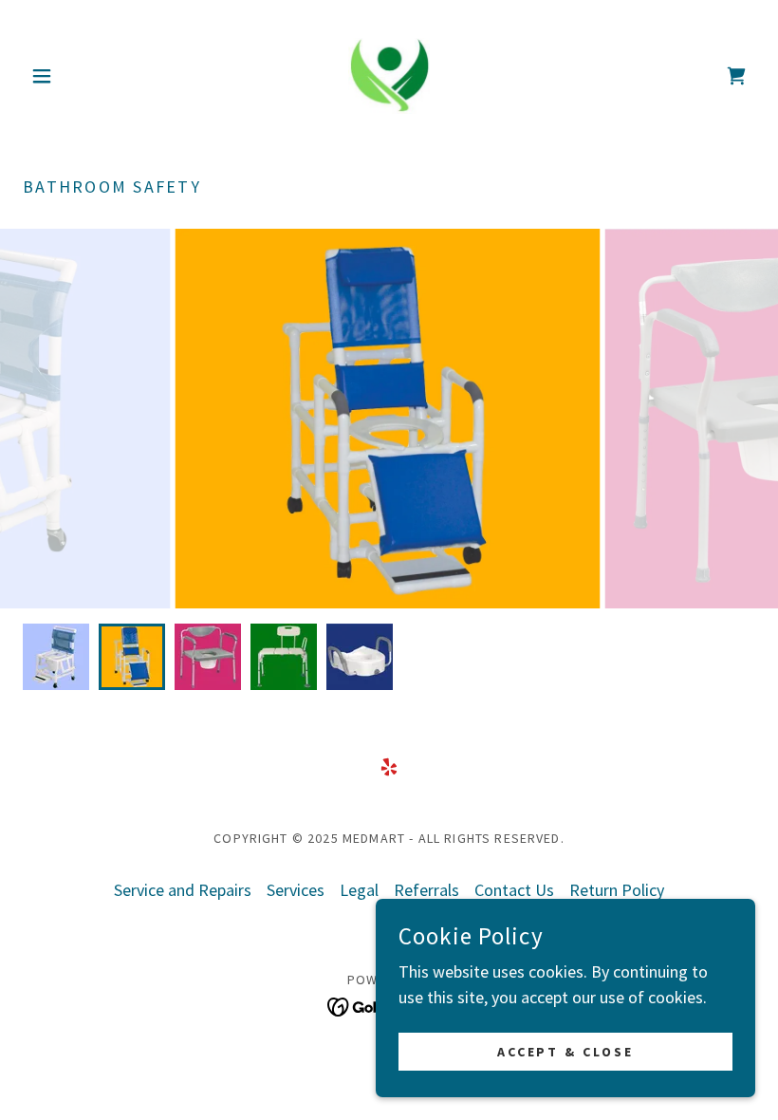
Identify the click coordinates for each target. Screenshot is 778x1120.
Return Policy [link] (616, 890)
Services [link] (295, 890)
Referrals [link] (426, 890)
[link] (389, 76)
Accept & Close (566, 1051)
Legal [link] (359, 890)
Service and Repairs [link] (182, 890)
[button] (78, 76)
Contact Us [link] (514, 890)
